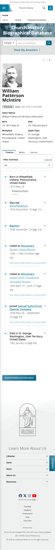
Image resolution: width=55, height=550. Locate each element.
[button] (29, 182)
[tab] (9, 152)
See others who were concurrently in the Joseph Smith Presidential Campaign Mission (28, 298)
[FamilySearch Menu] (44, 60)
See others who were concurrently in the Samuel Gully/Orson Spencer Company (28, 325)
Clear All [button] (48, 159)
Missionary (27, 246)
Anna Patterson (19, 206)
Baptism (15, 226)
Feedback (52, 463)
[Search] (49, 43)
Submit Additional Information (19, 378)
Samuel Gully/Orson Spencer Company (26, 307)
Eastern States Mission (23, 249)
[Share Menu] (49, 60)
